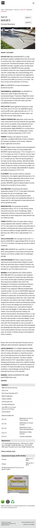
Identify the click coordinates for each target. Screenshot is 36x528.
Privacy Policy (31, 522)
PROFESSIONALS (9, 9)
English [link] (28, 17)
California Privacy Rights (28, 524)
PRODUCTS (17, 9)
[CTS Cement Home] (3, 2)
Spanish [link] (28, 22)
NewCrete (29, 9)
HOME (2, 9)
